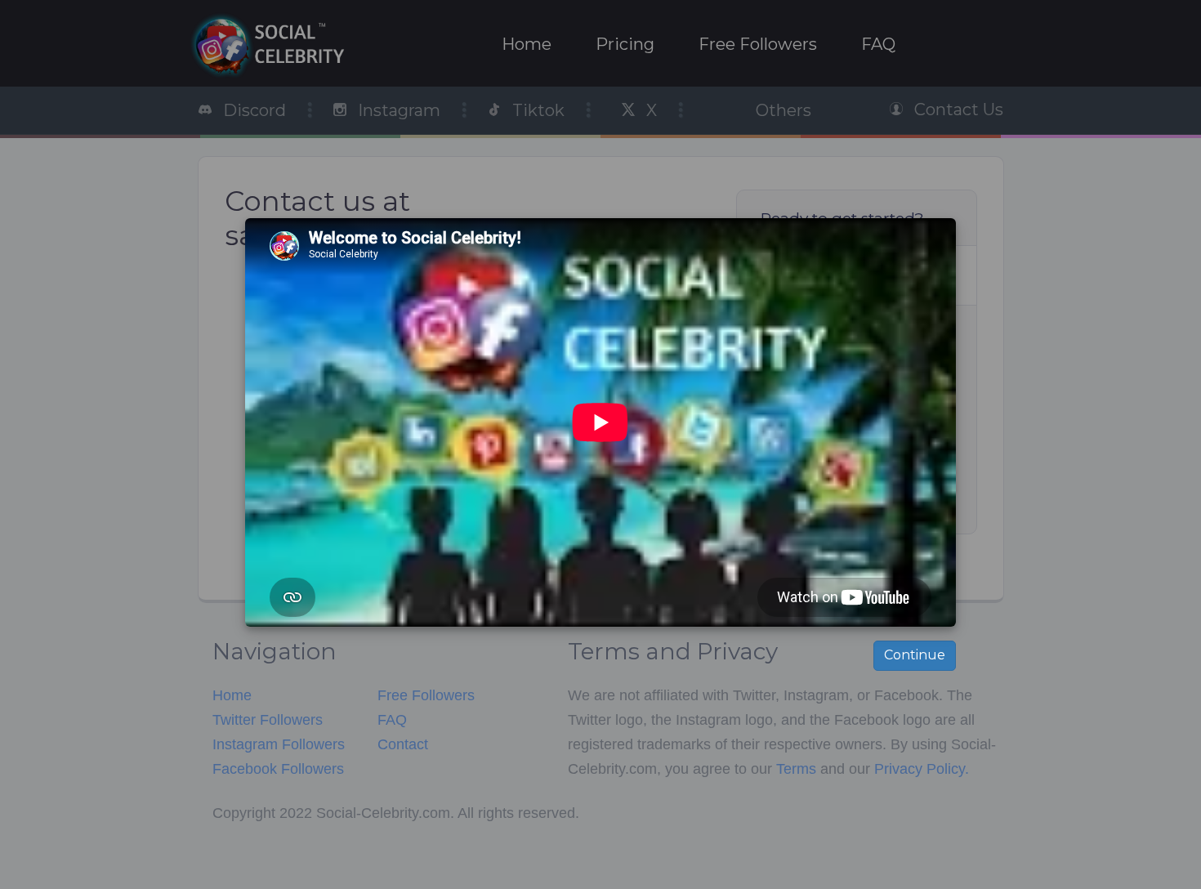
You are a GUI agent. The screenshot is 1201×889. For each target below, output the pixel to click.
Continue (914, 655)
